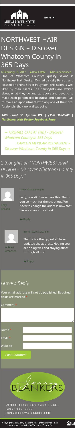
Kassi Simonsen (61, 72)
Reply (26, 219)
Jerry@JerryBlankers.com (28, 412)
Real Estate (39, 72)
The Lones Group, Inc (42, 425)
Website (6, 346)
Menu (47, 17)
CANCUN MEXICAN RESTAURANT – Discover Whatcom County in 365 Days (37, 146)
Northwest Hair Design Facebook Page (29, 119)
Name (6, 330)
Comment (9, 305)
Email (6, 338)
